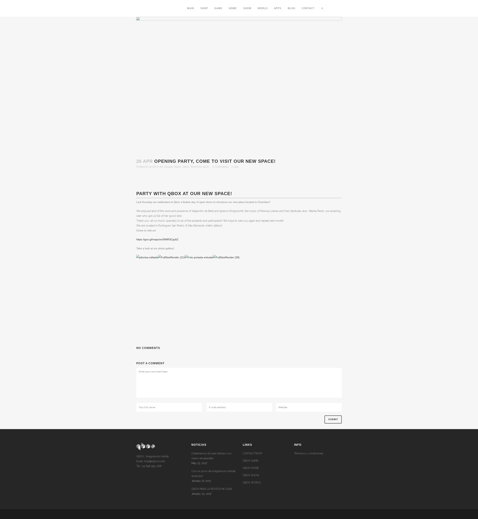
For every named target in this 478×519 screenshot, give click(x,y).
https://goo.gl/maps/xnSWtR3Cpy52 (157, 239)
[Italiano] (339, 8)
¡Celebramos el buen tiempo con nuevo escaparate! (211, 456)
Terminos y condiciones (308, 453)
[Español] (334, 8)
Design (168, 166)
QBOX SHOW (251, 475)
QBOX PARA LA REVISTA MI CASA (211, 488)
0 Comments (220, 166)
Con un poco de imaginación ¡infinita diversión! (213, 474)
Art (161, 166)
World (194, 166)
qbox (206, 166)
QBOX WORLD (252, 482)
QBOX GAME (250, 460)
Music (177, 166)
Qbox (185, 166)
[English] (330, 8)
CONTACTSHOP (252, 453)
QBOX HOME (251, 467)
